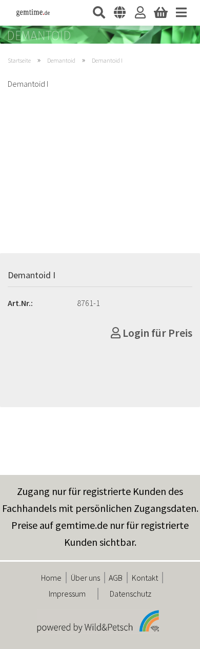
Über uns (85, 577)
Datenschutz (130, 593)
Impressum (67, 593)
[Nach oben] (171, 633)
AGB (116, 577)
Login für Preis (156, 333)
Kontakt (145, 577)
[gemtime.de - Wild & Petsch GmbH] (29, 13)
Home (51, 577)
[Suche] (99, 13)
